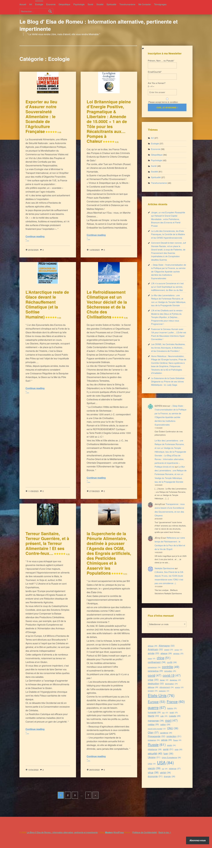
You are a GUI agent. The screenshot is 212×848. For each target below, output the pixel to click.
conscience (154, 667)
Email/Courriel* (155, 71)
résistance (155, 749)
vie (165, 768)
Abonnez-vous (198, 840)
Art (30, 4)
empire (179, 687)
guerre (157, 707)
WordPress (118, 832)
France (176, 701)
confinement (157, 662)
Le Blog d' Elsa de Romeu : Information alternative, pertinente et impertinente (98, 25)
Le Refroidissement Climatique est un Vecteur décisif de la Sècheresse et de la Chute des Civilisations (107, 304)
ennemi (153, 690)
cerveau (178, 653)
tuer (168, 753)
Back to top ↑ (164, 832)
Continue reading (35, 236)
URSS (152, 764)
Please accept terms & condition (163, 101)
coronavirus (155, 670)
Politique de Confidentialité (144, 832)
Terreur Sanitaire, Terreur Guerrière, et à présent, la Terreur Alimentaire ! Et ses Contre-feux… (48, 543)
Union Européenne (171, 757)
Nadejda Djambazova (164, 568)
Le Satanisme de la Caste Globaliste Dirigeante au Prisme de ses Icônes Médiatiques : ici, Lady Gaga (167, 381)
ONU (172, 728)
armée (153, 653)
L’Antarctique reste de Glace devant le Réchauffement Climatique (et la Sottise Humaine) (47, 304)
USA (165, 762)
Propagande (156, 736)
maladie (175, 715)
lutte (164, 716)
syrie (178, 749)
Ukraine (154, 757)
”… (27, 240)
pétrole (166, 739)
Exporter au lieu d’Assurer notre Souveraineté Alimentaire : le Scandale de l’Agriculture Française (43, 116)
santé (168, 749)
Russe (177, 740)
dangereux (175, 680)
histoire (172, 708)
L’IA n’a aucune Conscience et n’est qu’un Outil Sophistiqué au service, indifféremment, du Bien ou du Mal (167, 287)
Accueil (22, 4)
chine (163, 657)
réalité (171, 745)
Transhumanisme (127, 4)
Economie (51, 4)
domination (171, 683)
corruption (170, 671)
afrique (152, 645)
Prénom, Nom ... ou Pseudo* (161, 60)
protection (174, 736)
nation (165, 724)
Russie (157, 744)
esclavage (164, 691)
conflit (172, 662)
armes (178, 650)
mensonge (156, 720)
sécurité (155, 753)
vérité (165, 772)
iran (165, 712)
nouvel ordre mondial (157, 729)
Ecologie (39, 4)
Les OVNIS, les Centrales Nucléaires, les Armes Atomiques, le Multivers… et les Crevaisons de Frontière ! (168, 347)
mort (171, 720)
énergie (169, 776)
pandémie (166, 732)
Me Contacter (144, 4)
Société (99, 4)
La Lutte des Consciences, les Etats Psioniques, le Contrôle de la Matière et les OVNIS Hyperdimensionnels (168, 234)
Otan (153, 732)
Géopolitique (64, 4)
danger (164, 680)
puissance (154, 740)
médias (153, 724)
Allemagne (167, 645)
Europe (156, 701)
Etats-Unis (161, 695)
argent (168, 649)
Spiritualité (111, 4)
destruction (156, 683)
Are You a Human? (156, 84)
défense (153, 687)
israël (174, 712)
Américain (155, 649)
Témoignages (160, 4)
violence (175, 768)
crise (153, 679)
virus (153, 772)
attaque (166, 653)
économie (155, 776)
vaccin (154, 768)
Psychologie (79, 4)
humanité (154, 712)
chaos (151, 658)
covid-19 (172, 675)
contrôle (170, 666)
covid (154, 675)
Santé (90, 4)
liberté (153, 715)
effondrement (167, 687)
